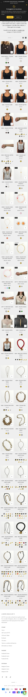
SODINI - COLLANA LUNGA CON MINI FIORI (7, 207)
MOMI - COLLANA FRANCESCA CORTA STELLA (20, 508)
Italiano (13, 682)
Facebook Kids (5, 658)
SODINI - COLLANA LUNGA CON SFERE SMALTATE (7, 257)
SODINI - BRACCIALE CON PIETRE (20, 207)
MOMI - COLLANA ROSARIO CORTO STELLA (20, 454)
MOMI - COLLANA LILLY (21, 330)
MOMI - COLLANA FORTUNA (7, 128)
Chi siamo (4, 640)
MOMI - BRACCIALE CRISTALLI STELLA (21, 354)
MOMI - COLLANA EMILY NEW (7, 405)
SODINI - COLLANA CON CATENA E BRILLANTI (21, 257)
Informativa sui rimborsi (7, 646)
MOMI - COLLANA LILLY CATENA (21, 155)
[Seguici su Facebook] (2, 677)
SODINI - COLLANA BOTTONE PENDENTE (21, 182)
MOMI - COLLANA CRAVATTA (7, 353)
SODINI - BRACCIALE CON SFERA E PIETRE (7, 282)
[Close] (26, 5)
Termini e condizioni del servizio (9, 643)
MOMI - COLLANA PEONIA (7, 182)
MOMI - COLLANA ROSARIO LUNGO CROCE (7, 537)
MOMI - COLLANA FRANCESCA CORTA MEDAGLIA (20, 566)
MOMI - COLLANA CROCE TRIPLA (7, 381)
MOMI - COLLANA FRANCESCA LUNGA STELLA (7, 508)
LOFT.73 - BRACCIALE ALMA (7, 307)
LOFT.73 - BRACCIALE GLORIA (21, 282)
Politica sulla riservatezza (15, 12)
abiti (14, 30)
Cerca (3, 630)
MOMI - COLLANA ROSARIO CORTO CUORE (7, 481)
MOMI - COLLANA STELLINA (21, 56)
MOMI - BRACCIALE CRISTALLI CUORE (21, 537)
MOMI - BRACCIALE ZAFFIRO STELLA (7, 155)
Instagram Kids (5, 671)
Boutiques (4, 638)
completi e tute (21, 30)
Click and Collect (5, 635)
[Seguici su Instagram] (6, 677)
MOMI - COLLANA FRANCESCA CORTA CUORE (7, 566)
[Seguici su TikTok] (10, 677)
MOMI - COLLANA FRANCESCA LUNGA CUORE (7, 595)
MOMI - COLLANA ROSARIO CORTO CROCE (20, 481)
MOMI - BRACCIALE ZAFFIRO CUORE (21, 128)
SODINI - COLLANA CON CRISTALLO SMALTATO (7, 232)
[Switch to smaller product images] (25, 37)
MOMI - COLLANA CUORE (7, 105)
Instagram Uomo (5, 669)
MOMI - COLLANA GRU (21, 405)
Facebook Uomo (5, 656)
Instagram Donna (5, 666)
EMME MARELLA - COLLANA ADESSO (7, 57)
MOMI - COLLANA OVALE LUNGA (21, 429)
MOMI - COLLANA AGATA (7, 330)
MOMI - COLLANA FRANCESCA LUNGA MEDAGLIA (20, 595)
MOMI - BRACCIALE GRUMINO (7, 429)
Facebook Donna (5, 653)
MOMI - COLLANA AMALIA (20, 307)
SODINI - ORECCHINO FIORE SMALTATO (21, 232)
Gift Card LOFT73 (6, 633)
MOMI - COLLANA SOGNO (20, 81)
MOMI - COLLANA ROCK (7, 81)
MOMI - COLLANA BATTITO (20, 105)
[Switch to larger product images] (23, 37)
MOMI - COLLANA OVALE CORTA (7, 454)
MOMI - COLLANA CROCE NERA (21, 381)
